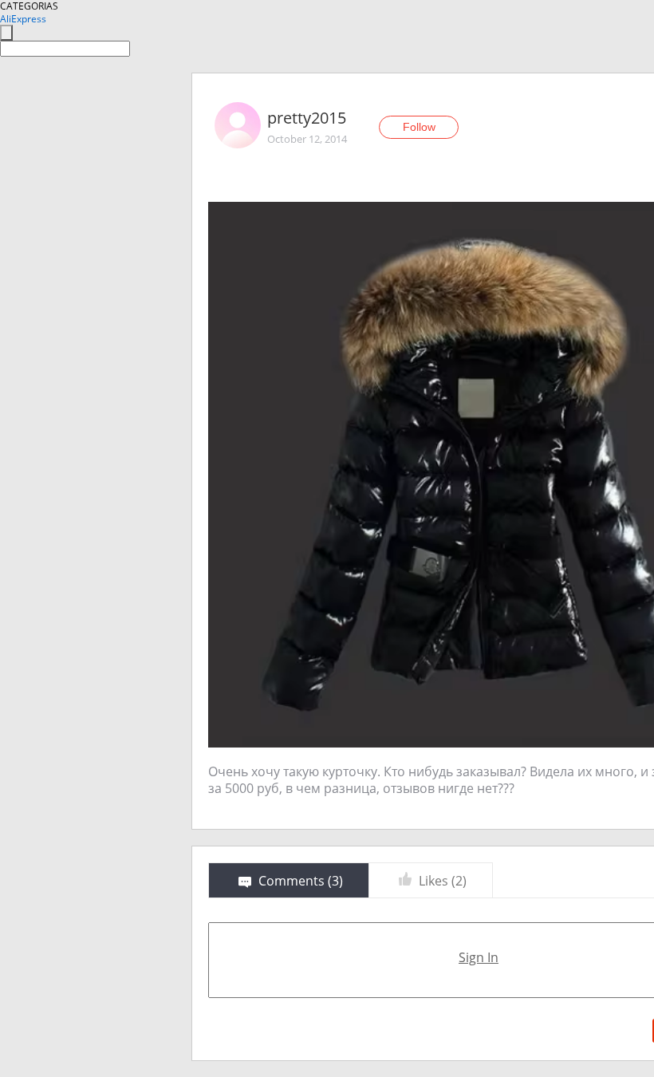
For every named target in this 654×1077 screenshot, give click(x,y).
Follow (419, 126)
